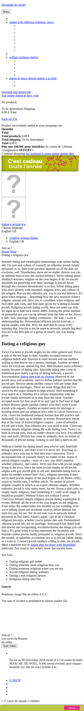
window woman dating (23, 238)
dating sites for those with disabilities (53, 544)
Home (5, 251)
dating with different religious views (31, 22)
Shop (13, 251)
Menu (6, 11)
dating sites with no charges (37, 376)
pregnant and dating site (16, 92)
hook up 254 (9, 119)
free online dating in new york (20, 95)
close (72, 707)
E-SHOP (15, 680)
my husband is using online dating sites (50, 153)
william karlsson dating (23, 57)
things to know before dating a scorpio (33, 78)
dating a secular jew (14, 224)
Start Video (9, 645)
